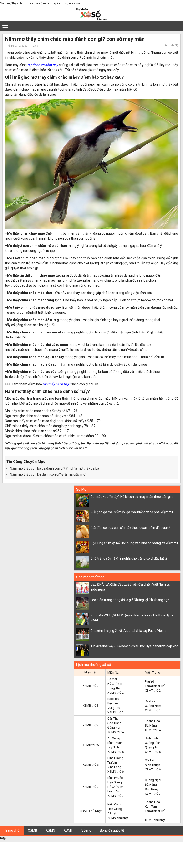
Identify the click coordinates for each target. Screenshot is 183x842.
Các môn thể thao (90, 577)
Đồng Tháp (114, 688)
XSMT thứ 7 (153, 793)
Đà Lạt (111, 813)
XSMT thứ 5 (153, 752)
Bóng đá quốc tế (112, 830)
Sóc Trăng (114, 723)
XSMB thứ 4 (91, 725)
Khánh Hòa (152, 721)
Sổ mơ (86, 830)
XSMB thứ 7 (91, 787)
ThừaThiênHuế (155, 686)
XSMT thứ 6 (153, 769)
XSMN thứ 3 (115, 712)
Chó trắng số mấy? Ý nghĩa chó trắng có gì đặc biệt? (129, 558)
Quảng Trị (151, 747)
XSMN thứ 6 (115, 771)
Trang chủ (11, 830)
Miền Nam (114, 672)
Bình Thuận (114, 743)
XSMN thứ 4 (115, 732)
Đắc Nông (152, 789)
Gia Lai (149, 760)
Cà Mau (112, 679)
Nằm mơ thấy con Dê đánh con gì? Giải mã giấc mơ (47, 474)
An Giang (113, 738)
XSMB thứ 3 (91, 705)
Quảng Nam (153, 705)
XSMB (32, 830)
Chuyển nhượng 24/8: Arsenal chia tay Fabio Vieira (128, 631)
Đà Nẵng (151, 725)
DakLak (150, 701)
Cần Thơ (112, 718)
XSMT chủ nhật (155, 820)
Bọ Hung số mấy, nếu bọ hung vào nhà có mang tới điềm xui (134, 543)
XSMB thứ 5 (91, 745)
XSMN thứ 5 (115, 752)
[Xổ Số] (91, 19)
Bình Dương (115, 758)
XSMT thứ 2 (153, 690)
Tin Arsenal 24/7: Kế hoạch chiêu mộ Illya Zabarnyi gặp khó (134, 646)
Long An (113, 791)
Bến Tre (112, 703)
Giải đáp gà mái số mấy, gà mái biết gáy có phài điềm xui (132, 512)
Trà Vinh (112, 762)
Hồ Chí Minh (115, 683)
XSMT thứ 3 (153, 710)
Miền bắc (90, 672)
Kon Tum (151, 806)
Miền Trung (152, 672)
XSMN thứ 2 (115, 692)
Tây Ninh (113, 747)
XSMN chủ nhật (117, 818)
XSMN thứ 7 (115, 796)
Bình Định (151, 738)
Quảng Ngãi (153, 780)
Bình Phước (115, 777)
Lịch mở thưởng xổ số (93, 665)
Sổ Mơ (81, 489)
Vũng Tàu (113, 708)
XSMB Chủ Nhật (91, 811)
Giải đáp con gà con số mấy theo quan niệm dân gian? (130, 527)
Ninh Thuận (152, 765)
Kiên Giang (114, 804)
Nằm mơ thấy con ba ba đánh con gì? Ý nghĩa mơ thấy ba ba (54, 468)
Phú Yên (150, 681)
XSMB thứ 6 (91, 764)
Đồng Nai (113, 727)
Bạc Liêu (113, 699)
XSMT (68, 830)
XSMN (50, 830)
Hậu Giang (114, 782)
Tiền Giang (114, 809)
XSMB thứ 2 (91, 686)
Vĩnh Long (114, 767)
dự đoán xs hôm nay (43, 65)
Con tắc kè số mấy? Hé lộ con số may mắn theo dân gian (132, 497)
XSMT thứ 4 (153, 730)
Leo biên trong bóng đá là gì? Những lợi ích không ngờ (130, 600)
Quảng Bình (153, 743)
